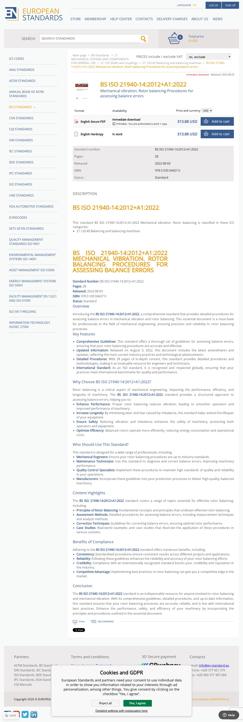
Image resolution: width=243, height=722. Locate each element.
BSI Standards (100, 55)
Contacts (144, 19)
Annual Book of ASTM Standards (26, 94)
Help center (121, 19)
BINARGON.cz (220, 699)
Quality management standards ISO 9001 (26, 241)
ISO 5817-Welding (22, 311)
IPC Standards (20, 173)
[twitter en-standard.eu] (25, 717)
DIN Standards (21, 140)
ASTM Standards (22, 81)
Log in (213, 5)
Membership (95, 19)
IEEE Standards (21, 162)
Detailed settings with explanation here (121, 710)
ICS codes (16, 59)
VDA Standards (46, 680)
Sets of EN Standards (26, 228)
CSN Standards (21, 118)
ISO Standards (20, 184)
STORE (75, 19)
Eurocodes (18, 217)
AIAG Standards (21, 70)
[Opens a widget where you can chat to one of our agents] (228, 715)
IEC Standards (20, 151)
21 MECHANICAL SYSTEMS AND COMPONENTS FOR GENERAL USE (100, 59)
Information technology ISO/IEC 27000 (29, 325)
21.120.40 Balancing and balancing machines (171, 63)
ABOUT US (200, 19)
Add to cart (220, 121)
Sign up (230, 5)
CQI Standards (20, 129)
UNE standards (21, 195)
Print (82, 621)
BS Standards (48, 665)
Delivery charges (172, 19)
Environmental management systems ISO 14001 (32, 257)
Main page (79, 55)
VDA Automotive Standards (31, 206)
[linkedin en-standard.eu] (33, 717)
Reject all (105, 703)
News (217, 19)
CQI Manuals (23, 684)
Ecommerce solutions (196, 699)
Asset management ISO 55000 (31, 270)
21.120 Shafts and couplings (118, 63)
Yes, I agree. (137, 703)
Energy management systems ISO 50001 (32, 283)
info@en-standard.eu (214, 665)
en (194, 5)
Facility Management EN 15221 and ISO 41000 (33, 298)
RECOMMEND (106, 621)
